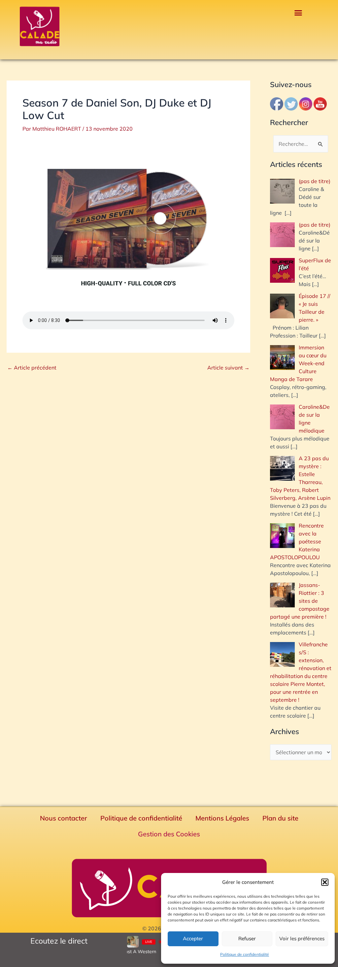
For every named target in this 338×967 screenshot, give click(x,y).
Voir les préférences (301, 938)
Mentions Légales (222, 818)
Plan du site (280, 818)
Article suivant (228, 367)
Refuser (247, 938)
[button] (324, 882)
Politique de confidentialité (244, 954)
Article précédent (31, 367)
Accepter (193, 938)
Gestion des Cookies (169, 834)
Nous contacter (63, 818)
